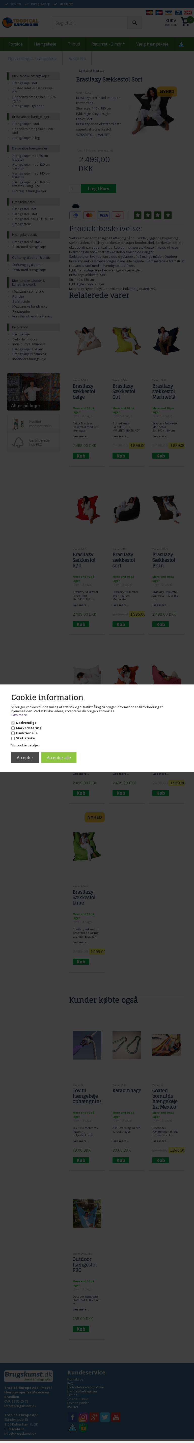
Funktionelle (27, 733)
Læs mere (19, 715)
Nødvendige (26, 723)
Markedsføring (29, 728)
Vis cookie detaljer (25, 745)
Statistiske (25, 738)
